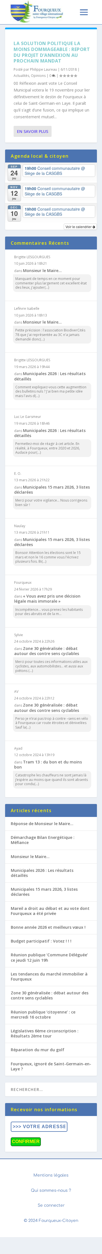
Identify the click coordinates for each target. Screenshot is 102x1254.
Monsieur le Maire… (42, 270)
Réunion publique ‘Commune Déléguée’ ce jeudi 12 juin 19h (49, 957)
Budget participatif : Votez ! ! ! (41, 941)
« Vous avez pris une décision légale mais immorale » (47, 598)
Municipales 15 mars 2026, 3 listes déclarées (52, 489)
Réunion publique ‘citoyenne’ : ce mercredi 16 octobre (43, 1014)
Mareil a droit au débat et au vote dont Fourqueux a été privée (50, 911)
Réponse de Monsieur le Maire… (42, 823)
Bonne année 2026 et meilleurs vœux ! (48, 927)
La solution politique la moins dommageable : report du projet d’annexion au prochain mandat (52, 52)
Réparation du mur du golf (37, 1049)
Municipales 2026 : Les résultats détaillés (50, 376)
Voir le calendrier (78, 226)
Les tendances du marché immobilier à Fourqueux (49, 976)
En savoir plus (32, 131)
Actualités (21, 75)
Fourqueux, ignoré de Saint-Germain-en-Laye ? (51, 1066)
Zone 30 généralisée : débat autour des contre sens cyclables (46, 651)
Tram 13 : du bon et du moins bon (48, 764)
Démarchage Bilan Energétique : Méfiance (43, 840)
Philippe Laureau (43, 69)
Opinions (38, 75)
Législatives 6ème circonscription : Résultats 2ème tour (44, 1033)
